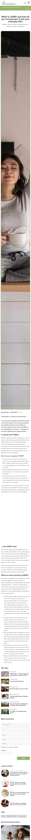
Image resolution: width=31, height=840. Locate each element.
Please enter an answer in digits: (9, 747)
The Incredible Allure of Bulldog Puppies (19, 697)
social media (22, 816)
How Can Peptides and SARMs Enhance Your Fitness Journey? (18, 804)
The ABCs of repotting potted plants (18, 712)
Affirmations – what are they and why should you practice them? (19, 674)
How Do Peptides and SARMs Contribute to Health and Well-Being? (18, 784)
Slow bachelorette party (16, 681)
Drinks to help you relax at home (19, 688)
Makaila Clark (5, 412)
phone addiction (11, 816)
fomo (3, 816)
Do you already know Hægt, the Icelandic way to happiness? (19, 704)
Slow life (20, 412)
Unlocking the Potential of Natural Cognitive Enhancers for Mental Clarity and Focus (19, 774)
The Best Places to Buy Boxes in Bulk (10, 7)
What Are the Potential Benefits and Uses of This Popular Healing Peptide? (19, 794)
